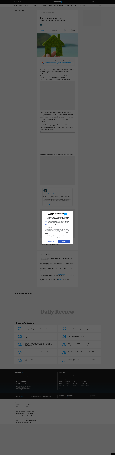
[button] (57, 227)
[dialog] (57, 227)
